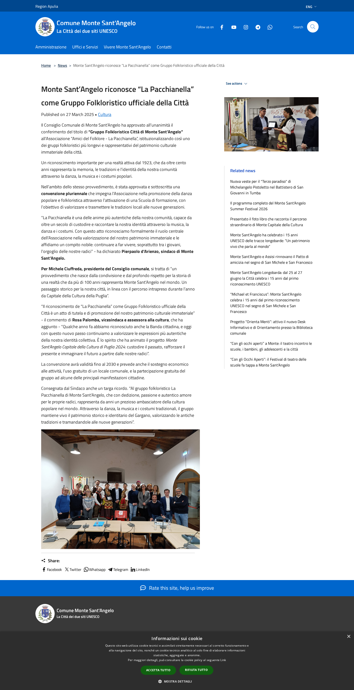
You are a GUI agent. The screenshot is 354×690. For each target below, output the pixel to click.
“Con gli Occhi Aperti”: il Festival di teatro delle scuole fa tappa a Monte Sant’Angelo (268, 362)
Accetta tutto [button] (158, 670)
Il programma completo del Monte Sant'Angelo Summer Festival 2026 (268, 206)
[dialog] (177, 660)
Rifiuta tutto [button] (196, 670)
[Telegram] (256, 26)
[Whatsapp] (268, 26)
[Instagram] (244, 26)
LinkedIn (143, 569)
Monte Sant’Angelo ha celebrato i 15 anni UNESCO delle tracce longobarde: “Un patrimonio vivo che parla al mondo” (270, 240)
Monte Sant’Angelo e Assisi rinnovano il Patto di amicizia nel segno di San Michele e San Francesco (271, 259)
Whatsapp (97, 569)
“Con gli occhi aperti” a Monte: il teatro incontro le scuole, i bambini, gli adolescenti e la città (271, 346)
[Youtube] (232, 26)
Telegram (120, 569)
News (62, 65)
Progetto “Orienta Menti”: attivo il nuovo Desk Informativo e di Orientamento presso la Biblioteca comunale (271, 327)
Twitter (75, 569)
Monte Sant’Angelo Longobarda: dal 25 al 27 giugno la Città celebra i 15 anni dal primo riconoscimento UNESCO (266, 278)
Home (46, 65)
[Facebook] (220, 26)
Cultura (104, 114)
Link (223, 660)
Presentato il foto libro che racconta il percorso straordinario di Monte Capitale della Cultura (268, 222)
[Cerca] (313, 27)
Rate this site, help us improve (181, 588)
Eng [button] (309, 6)
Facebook (54, 569)
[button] (177, 681)
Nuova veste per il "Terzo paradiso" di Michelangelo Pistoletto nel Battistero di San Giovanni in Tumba (266, 187)
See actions (234, 83)
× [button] (348, 636)
